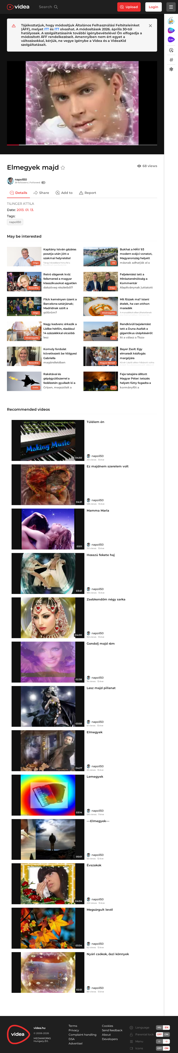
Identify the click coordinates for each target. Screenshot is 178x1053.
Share (44, 193)
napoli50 (21, 179)
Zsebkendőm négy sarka (106, 599)
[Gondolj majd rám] (48, 662)
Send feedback (112, 1030)
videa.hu (39, 1028)
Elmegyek (94, 732)
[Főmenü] (171, 7)
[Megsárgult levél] (48, 928)
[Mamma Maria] (48, 529)
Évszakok (94, 865)
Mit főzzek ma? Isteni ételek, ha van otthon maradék (134, 304)
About (106, 1034)
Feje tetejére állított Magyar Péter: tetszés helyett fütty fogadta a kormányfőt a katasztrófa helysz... (135, 383)
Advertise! (76, 1043)
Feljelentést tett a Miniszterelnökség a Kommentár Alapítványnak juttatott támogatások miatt (136, 283)
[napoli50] (10, 180)
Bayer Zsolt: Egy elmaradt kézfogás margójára (133, 353)
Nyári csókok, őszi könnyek (108, 954)
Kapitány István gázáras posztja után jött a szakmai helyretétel (59, 254)
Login (153, 7)
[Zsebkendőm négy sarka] (48, 617)
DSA (72, 1039)
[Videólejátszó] (82, 103)
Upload (132, 7)
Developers (110, 1039)
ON (166, 1034)
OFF (159, 1048)
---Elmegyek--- (98, 821)
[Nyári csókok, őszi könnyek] (48, 972)
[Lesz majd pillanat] (48, 706)
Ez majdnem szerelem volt (108, 466)
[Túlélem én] (48, 440)
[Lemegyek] (48, 795)
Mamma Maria (98, 510)
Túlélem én (95, 422)
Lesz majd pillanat (101, 688)
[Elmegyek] (48, 750)
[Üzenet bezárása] (150, 26)
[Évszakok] (48, 883)
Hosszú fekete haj (101, 555)
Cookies (107, 1026)
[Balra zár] (159, 1041)
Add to (67, 193)
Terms (73, 1026)
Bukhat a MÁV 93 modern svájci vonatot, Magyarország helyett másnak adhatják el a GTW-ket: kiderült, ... (136, 258)
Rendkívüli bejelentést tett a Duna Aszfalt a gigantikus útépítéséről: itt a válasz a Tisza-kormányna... (136, 333)
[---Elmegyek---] (48, 839)
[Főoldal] (18, 7)
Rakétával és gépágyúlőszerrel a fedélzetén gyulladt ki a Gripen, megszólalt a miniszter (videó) (59, 383)
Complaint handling (82, 1034)
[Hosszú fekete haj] (48, 573)
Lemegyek (95, 776)
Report (90, 193)
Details (21, 193)
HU (159, 1027)
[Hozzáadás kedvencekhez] (63, 168)
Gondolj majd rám (101, 643)
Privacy (74, 1030)
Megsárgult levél (100, 909)
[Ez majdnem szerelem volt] (48, 484)
